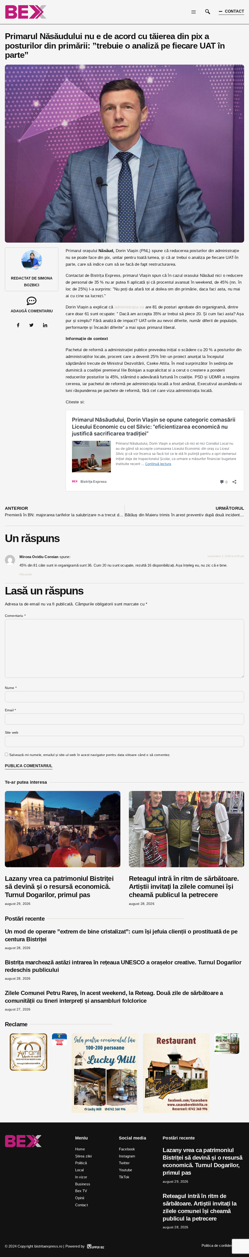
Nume (11, 688)
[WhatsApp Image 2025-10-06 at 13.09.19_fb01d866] (105, 1111)
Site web (11, 732)
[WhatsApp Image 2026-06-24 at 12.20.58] (226, 1052)
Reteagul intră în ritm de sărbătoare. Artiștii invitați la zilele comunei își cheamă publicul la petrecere (184, 887)
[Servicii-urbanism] (59, 1044)
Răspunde (25, 574)
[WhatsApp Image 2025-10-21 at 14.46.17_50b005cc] (28, 1069)
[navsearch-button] (208, 12)
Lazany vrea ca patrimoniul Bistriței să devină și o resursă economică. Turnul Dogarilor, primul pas (59, 887)
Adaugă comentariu (32, 311)
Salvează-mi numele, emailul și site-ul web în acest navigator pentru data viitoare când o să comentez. (89, 755)
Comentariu (15, 616)
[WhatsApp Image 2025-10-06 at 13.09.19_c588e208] (176, 1111)
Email (10, 710)
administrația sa (129, 307)
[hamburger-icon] (193, 12)
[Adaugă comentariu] (31, 301)
